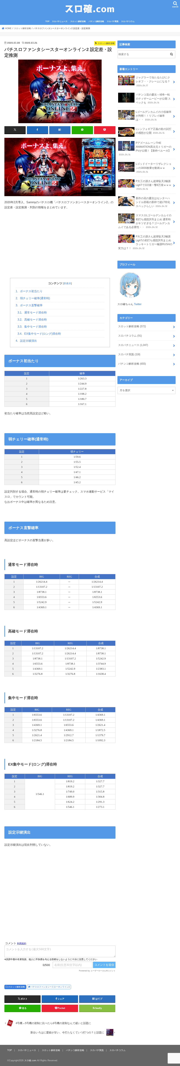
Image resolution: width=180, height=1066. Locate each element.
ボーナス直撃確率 (29, 305)
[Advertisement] (59, 249)
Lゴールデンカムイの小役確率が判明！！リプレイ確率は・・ (153, 115)
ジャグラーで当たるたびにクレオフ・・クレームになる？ (153, 81)
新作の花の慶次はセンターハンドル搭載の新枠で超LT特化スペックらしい (153, 202)
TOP (47, 21)
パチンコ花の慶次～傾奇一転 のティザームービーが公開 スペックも (153, 98)
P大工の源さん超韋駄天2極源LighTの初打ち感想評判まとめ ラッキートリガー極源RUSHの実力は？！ (145, 242)
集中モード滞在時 (32, 326)
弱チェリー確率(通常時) (33, 298)
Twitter (138, 304)
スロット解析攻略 (78, 21)
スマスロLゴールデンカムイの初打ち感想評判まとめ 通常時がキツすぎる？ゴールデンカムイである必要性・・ (144, 221)
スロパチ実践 (112, 21)
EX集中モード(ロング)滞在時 (39, 333)
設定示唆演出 (26, 340)
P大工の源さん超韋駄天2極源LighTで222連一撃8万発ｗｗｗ (153, 185)
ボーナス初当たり (29, 291)
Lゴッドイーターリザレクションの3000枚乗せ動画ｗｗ (153, 167)
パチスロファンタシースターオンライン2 (50, 987)
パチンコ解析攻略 (96, 21)
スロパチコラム (128, 21)
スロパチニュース (60, 21)
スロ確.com (30, 1060)
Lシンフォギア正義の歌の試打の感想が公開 (153, 131)
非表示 (67, 283)
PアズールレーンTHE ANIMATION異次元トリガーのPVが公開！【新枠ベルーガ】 (145, 149)
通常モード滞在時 (32, 312)
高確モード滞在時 (32, 319)
